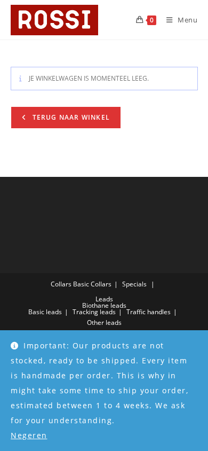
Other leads (104, 322)
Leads (104, 299)
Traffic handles (148, 311)
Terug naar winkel (70, 117)
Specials (134, 284)
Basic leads (45, 311)
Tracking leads (94, 311)
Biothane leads (104, 305)
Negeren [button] (29, 435)
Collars (61, 284)
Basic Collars (92, 284)
